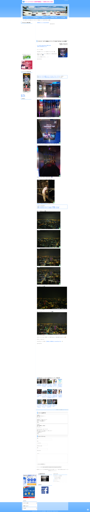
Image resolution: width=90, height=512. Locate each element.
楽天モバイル (62, 409)
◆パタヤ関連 (22, 94)
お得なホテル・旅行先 (58, 478)
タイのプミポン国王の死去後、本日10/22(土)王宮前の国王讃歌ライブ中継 (54, 396)
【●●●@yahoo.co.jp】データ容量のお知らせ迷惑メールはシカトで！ (49, 406)
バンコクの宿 (63, 17)
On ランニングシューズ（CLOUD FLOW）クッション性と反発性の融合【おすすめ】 (49, 396)
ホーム (27, 17)
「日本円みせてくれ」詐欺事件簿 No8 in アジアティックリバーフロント (54, 386)
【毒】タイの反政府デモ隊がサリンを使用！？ (54, 405)
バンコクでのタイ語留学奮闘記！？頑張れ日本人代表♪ (39, 1)
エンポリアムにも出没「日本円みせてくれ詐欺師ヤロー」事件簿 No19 (60, 395)
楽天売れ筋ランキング (45, 17)
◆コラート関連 (23, 95)
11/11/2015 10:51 (39, 427)
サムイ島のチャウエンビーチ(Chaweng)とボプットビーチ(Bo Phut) (39, 406)
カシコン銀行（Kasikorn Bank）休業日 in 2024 (44, 45)
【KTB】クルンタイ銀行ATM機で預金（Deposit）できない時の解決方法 (60, 386)
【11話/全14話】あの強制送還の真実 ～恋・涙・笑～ (39, 385)
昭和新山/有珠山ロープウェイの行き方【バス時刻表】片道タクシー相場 (49, 385)
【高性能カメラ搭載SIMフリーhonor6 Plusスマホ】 (53, 341)
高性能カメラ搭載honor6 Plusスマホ (42, 203)
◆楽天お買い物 (23, 96)
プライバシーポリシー (57, 481)
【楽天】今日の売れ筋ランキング (42, 46)
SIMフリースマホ (59, 409)
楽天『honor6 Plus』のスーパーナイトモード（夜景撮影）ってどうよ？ (49, 206)
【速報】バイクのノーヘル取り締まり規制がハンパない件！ (39, 395)
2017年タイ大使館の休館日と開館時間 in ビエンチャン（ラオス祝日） (44, 385)
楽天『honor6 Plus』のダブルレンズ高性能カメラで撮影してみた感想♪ (48, 207)
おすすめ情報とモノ (36, 17)
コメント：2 (66, 409)
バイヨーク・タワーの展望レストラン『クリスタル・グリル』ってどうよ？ (49, 76)
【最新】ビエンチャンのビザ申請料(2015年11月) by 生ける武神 (45, 469)
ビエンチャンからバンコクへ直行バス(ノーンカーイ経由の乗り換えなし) (44, 395)
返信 (38, 422)
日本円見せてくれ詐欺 (54, 17)
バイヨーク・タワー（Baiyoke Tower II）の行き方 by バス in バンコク (48, 77)
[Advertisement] (52, 31)
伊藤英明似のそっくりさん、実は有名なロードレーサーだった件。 (44, 406)
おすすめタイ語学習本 (58, 477)
